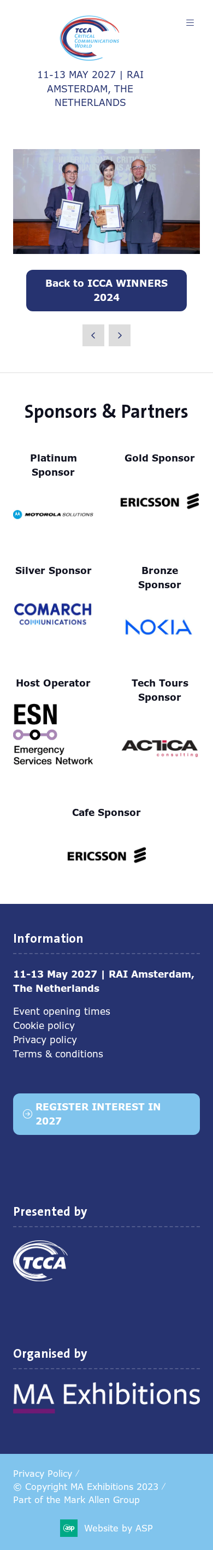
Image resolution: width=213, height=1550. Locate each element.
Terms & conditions (58, 1054)
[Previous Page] (93, 335)
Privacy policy (45, 1039)
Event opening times (61, 1011)
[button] (190, 23)
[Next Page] (120, 335)
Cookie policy (44, 1025)
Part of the (76, 1500)
